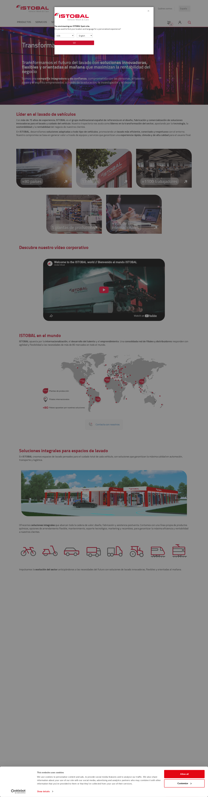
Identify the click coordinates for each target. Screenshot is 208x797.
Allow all (184, 774)
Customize (182, 783)
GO (74, 42)
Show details (43, 791)
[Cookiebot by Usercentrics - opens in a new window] (18, 791)
